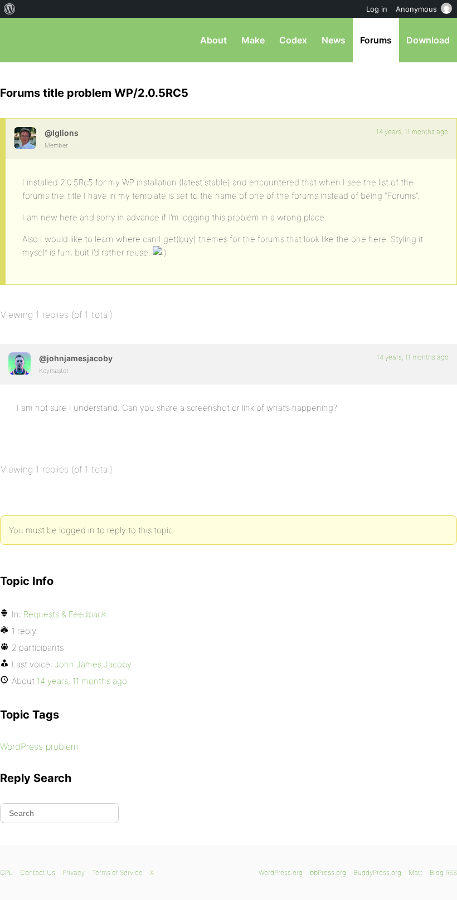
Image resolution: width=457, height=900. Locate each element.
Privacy (73, 872)
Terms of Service (117, 872)
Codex (293, 40)
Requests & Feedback (64, 614)
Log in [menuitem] (376, 8)
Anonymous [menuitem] (416, 8)
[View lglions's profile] (25, 138)
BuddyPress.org (377, 872)
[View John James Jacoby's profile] (19, 363)
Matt (415, 872)
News (334, 40)
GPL (6, 872)
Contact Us (37, 872)
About (213, 40)
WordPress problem (39, 746)
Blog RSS (443, 872)
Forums (376, 40)
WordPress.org (281, 872)
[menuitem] (10, 9)
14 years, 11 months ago (412, 131)
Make (253, 40)
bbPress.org (18, 40)
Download (428, 40)
